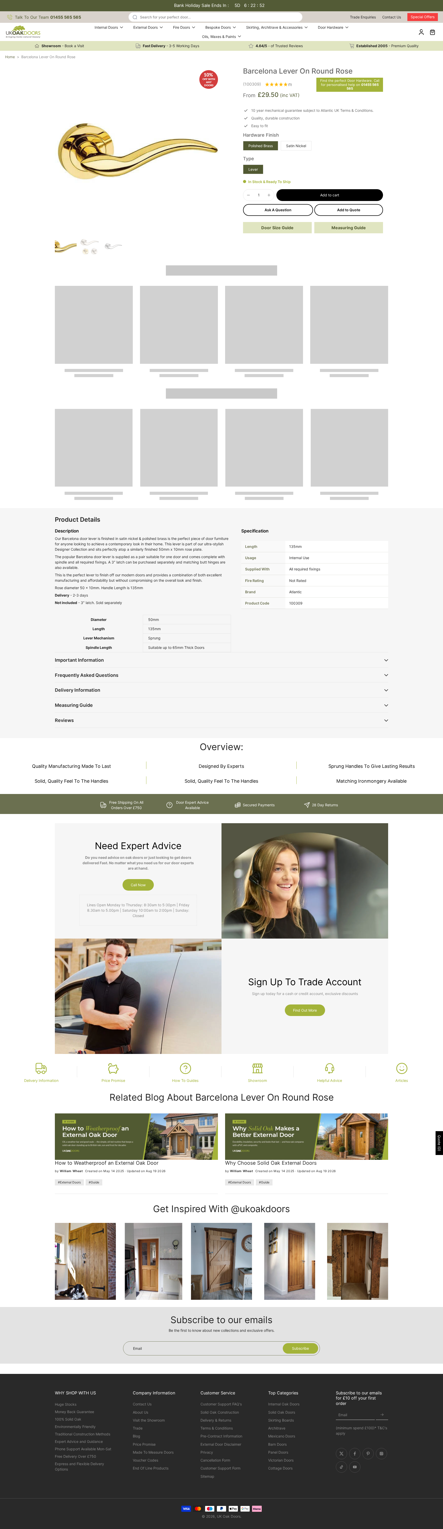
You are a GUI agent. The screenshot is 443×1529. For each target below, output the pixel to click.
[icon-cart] (432, 32)
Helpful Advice (329, 1080)
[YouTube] (354, 1467)
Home (10, 57)
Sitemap (207, 1476)
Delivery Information (41, 1080)
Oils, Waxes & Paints (219, 36)
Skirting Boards (281, 1420)
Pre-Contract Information (221, 1436)
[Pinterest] (368, 1453)
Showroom (257, 1080)
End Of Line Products (150, 1468)
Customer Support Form (220, 1468)
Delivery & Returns (215, 1420)
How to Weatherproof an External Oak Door (106, 1163)
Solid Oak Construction (219, 1412)
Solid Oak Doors (281, 1412)
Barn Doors (277, 1444)
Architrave (276, 1428)
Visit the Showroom (149, 1420)
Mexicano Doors (281, 1436)
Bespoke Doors (218, 27)
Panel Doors (278, 1452)
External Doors (145, 27)
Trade (138, 1428)
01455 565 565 (363, 87)
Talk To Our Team (48, 17)
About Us (140, 1412)
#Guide (94, 1182)
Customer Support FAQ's (221, 1404)
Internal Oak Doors (283, 1404)
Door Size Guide (277, 227)
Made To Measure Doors (153, 1452)
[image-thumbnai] (66, 246)
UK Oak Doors (228, 1516)
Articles (401, 1080)
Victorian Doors (281, 1460)
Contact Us (391, 17)
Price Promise (113, 1080)
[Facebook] (354, 1453)
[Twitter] (341, 1453)
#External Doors (69, 1182)
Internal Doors (106, 27)
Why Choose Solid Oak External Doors (271, 1163)
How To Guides (185, 1080)
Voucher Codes (145, 1460)
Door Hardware (330, 27)
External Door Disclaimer (220, 1444)
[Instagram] (381, 1453)
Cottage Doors (280, 1468)
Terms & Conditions (216, 1428)
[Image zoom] (138, 150)
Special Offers (423, 17)
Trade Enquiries (363, 17)
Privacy (206, 1452)
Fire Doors (181, 27)
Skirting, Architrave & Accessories (274, 27)
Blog (136, 1436)
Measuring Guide (348, 227)
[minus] (248, 195)
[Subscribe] (382, 1415)
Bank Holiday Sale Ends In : (219, 5)
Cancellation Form (215, 1460)
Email (342, 1415)
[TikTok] (341, 1467)
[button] (329, 195)
